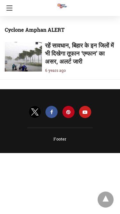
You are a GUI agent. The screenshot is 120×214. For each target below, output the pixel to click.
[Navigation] (8, 8)
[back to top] (106, 200)
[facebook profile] (51, 112)
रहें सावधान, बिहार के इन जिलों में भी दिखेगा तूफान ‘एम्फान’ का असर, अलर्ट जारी (79, 53)
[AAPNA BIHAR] (61, 3)
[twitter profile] (35, 112)
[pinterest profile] (68, 112)
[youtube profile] (85, 112)
